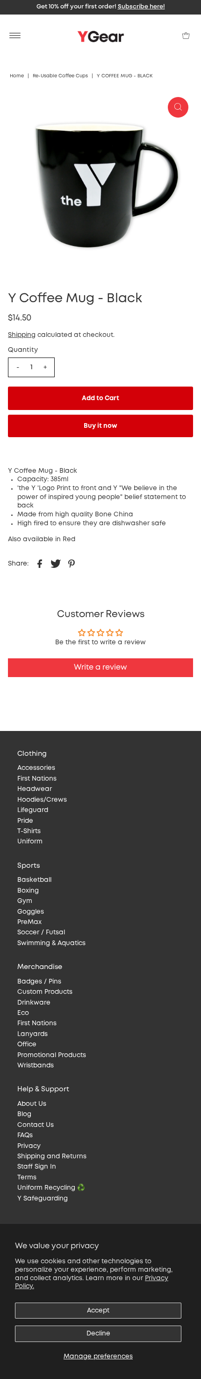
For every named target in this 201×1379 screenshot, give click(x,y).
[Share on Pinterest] (72, 563)
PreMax (29, 922)
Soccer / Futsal (41, 932)
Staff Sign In (36, 1167)
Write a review (100, 667)
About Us (31, 1104)
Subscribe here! (141, 6)
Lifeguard (32, 810)
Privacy (29, 1146)
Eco (23, 1013)
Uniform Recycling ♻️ (51, 1188)
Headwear (34, 789)
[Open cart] (186, 35)
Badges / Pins (39, 981)
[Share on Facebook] (40, 563)
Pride (25, 821)
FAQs (25, 1135)
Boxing (28, 891)
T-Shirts (29, 831)
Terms (26, 1177)
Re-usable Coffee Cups (60, 76)
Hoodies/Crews (42, 800)
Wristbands (35, 1065)
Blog (24, 1114)
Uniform (30, 841)
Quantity (23, 350)
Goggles (30, 912)
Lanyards (32, 1034)
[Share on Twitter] (56, 563)
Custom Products (44, 992)
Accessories (36, 768)
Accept (98, 1310)
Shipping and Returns (51, 1156)
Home (17, 76)
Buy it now (100, 426)
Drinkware (33, 1003)
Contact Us (35, 1125)
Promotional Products (51, 1055)
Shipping (22, 335)
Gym (24, 901)
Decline (98, 1333)
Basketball (34, 880)
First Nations (37, 779)
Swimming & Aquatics (51, 943)
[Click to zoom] (178, 107)
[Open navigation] (15, 35)
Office (26, 1044)
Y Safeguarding (42, 1198)
